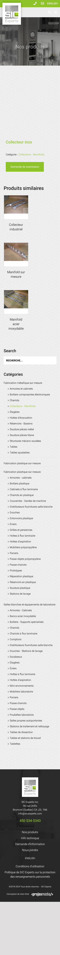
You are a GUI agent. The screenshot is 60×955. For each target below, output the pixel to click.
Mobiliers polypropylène (23, 547)
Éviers (13, 524)
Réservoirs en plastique (23, 582)
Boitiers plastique (19, 483)
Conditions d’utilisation (30, 866)
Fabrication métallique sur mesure (23, 383)
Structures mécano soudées (25, 441)
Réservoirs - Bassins (21, 424)
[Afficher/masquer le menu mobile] (56, 12)
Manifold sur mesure (16, 274)
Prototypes (16, 571)
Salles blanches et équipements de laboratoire (29, 605)
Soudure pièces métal (22, 429)
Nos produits (30, 832)
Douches (15, 512)
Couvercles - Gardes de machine (28, 501)
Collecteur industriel (16, 227)
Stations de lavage (20, 594)
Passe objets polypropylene (25, 559)
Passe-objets (17, 709)
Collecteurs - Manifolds (31, 155)
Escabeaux (16, 657)
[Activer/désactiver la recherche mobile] (49, 12)
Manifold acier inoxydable (16, 324)
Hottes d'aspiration (20, 542)
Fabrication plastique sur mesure (22, 463)
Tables (13, 447)
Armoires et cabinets (21, 389)
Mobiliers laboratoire (21, 692)
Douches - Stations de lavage (26, 651)
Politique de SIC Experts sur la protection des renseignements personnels (30, 874)
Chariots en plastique (22, 495)
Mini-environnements (22, 686)
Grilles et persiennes (21, 530)
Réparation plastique (21, 576)
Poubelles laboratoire (22, 715)
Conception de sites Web (18, 894)
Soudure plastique (20, 588)
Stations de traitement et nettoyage (29, 726)
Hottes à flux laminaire (22, 536)
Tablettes (15, 744)
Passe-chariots (18, 565)
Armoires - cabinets (21, 478)
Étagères (15, 412)
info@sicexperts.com (30, 814)
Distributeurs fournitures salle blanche (31, 507)
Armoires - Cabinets (21, 610)
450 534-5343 (30, 820)
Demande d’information (30, 844)
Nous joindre (30, 850)
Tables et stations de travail (25, 738)
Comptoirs (15, 639)
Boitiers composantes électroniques (30, 395)
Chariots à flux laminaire (23, 634)
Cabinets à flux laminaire (24, 489)
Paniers (14, 553)
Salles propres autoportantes (26, 721)
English (52, 3)
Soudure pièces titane (22, 435)
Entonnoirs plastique (21, 518)
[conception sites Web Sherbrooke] (42, 894)
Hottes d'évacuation (21, 418)
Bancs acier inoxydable (23, 616)
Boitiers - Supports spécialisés (27, 622)
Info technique (30, 838)
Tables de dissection (21, 732)
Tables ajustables (20, 453)
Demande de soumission (25, 167)
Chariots (14, 400)
